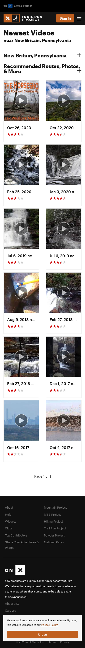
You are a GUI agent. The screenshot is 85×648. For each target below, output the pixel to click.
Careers (10, 610)
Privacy (64, 642)
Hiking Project (53, 521)
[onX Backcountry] (18, 6)
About (9, 507)
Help (8, 514)
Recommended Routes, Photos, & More (42, 68)
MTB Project (52, 514)
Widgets (10, 521)
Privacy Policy (49, 625)
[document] (42, 628)
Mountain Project (55, 507)
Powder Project (54, 535)
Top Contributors (16, 535)
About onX (12, 603)
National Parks (54, 542)
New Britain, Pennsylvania (35, 55)
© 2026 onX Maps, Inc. (30, 642)
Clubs (9, 528)
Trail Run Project (55, 528)
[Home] (25, 18)
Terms (52, 642)
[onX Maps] (15, 574)
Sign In (65, 18)
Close (42, 634)
